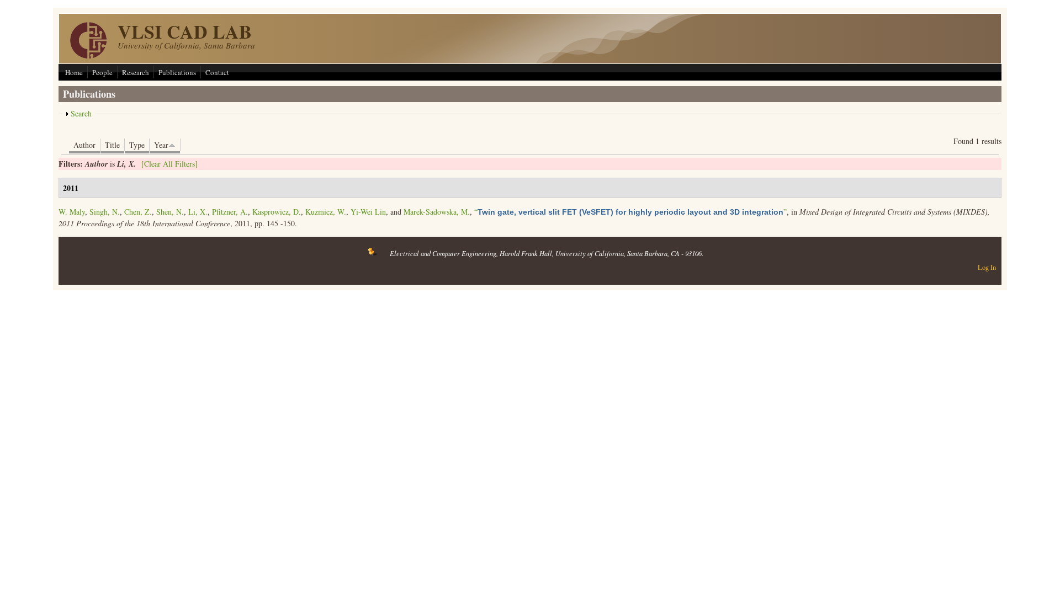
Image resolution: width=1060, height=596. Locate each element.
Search (81, 113)
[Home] (88, 55)
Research (135, 72)
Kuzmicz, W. (325, 211)
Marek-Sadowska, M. (437, 211)
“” (630, 211)
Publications (177, 72)
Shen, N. (170, 211)
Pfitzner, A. (230, 211)
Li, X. (198, 211)
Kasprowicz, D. (276, 211)
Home (74, 72)
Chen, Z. (138, 211)
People (102, 72)
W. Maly (72, 211)
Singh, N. (104, 211)
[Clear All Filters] (169, 163)
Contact (217, 72)
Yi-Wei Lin (368, 211)
